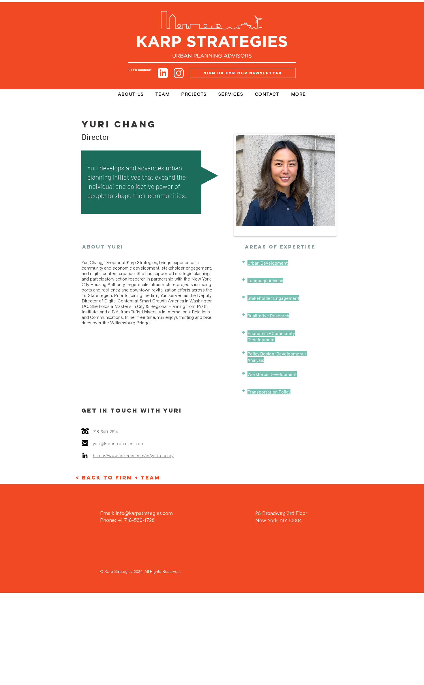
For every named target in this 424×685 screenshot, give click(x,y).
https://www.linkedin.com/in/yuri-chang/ (133, 455)
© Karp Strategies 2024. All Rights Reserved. (140, 572)
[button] (298, 95)
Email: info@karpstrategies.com (136, 513)
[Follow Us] (163, 73)
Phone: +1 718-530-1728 (127, 520)
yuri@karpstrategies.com (118, 443)
